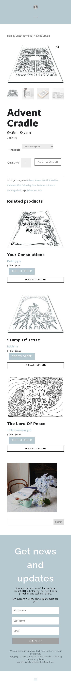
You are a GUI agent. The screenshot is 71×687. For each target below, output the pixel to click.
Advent (30, 180)
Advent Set (40, 180)
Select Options (37, 279)
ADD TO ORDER (48, 162)
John (40, 190)
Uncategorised (24, 35)
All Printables (52, 180)
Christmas (11, 185)
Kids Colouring (24, 185)
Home (10, 35)
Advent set (32, 190)
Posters (51, 185)
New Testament (39, 185)
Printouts (14, 150)
